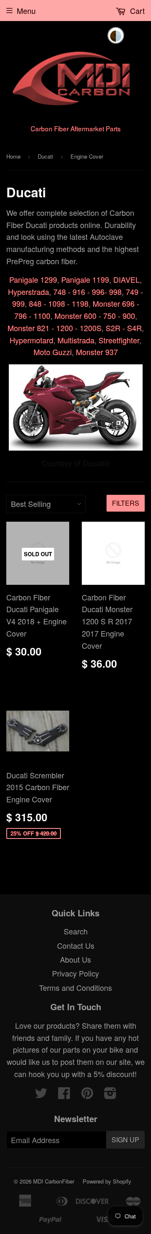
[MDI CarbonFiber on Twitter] (41, 1094)
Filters (125, 503)
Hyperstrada (28, 291)
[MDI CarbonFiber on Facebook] (64, 1094)
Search (76, 931)
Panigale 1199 (85, 279)
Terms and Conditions (75, 987)
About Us (75, 959)
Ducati (45, 156)
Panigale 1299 (33, 279)
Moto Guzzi (53, 351)
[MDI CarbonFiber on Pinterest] (87, 1094)
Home (13, 156)
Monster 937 (97, 351)
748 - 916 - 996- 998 (87, 291)
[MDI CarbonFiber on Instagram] (110, 1094)
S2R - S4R (124, 327)
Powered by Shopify (107, 1181)
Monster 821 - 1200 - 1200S (55, 327)
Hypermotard (31, 339)
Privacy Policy (75, 973)
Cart (136, 10)
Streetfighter (119, 339)
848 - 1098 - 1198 (59, 303)
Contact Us (75, 945)
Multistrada (75, 339)
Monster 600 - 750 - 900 (95, 315)
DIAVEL (126, 279)
